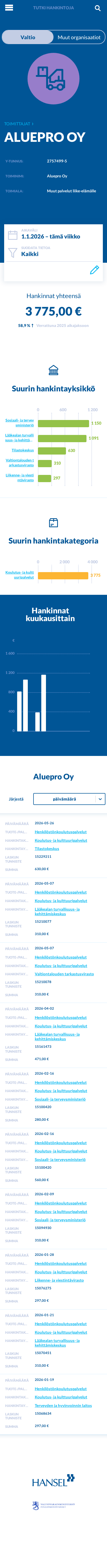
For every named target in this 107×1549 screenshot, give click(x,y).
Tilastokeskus (23, 450)
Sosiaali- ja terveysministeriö (19, 422)
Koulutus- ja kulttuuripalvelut (19, 574)
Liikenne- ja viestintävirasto (20, 477)
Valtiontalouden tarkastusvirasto (20, 462)
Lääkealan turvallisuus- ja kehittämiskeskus (19, 437)
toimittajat (17, 123)
